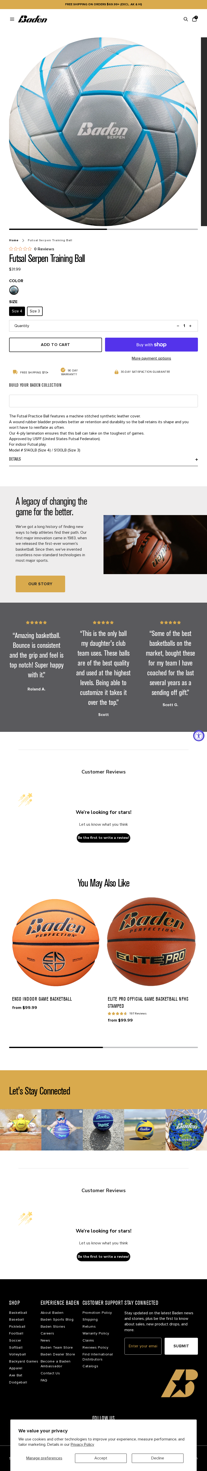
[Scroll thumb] (58, 229)
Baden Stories (53, 1326)
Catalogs (90, 1366)
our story (40, 583)
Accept (100, 1458)
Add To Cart (55, 344)
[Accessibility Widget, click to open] (198, 735)
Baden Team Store (57, 1347)
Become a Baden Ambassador (56, 1364)
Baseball (16, 1319)
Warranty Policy (96, 1333)
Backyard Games (23, 1361)
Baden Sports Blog (57, 1319)
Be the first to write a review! (103, 837)
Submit (181, 1346)
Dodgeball (18, 1382)
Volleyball (17, 1354)
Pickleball (17, 1326)
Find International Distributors (98, 1356)
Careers (47, 1333)
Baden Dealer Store (58, 1354)
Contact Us (50, 1373)
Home (14, 240)
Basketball (18, 1312)
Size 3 (35, 311)
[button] (55, 941)
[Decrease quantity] (178, 326)
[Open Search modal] (186, 19)
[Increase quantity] (190, 326)
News (45, 1340)
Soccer (15, 1340)
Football (16, 1333)
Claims (88, 1340)
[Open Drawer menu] (12, 19)
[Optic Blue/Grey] (14, 290)
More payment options (151, 358)
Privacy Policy (82, 1444)
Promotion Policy (97, 1312)
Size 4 (17, 311)
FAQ (44, 1380)
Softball (16, 1347)
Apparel (15, 1368)
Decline (157, 1458)
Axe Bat (15, 1375)
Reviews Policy (96, 1347)
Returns (89, 1326)
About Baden (52, 1312)
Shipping (90, 1319)
